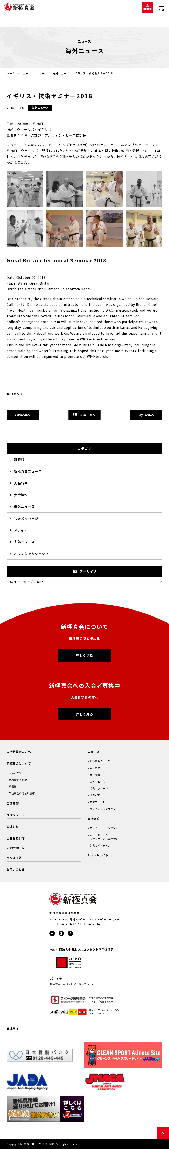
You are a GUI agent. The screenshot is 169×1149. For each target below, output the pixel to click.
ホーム (11, 73)
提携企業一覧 (16, 848)
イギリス (17, 394)
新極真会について (19, 763)
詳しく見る (84, 655)
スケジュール (16, 815)
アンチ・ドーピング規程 (104, 828)
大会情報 (21, 494)
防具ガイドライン (100, 845)
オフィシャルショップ (31, 553)
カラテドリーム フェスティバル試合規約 (103, 836)
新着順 (19, 459)
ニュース (25, 73)
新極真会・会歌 (18, 779)
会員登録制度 (16, 838)
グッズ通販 (14, 858)
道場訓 (12, 786)
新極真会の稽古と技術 (22, 793)
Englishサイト (98, 855)
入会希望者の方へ (19, 752)
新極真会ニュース (27, 471)
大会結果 (21, 483)
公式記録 (13, 827)
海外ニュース (61, 73)
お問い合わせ (16, 869)
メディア (21, 530)
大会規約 (94, 819)
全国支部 (13, 803)
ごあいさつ (15, 773)
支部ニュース (24, 541)
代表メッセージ (26, 518)
